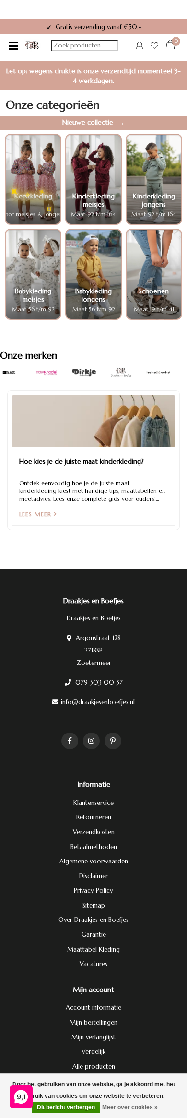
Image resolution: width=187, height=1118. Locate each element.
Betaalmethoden (93, 847)
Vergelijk (93, 1052)
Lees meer (36, 514)
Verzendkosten (94, 832)
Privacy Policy (93, 890)
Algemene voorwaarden (93, 861)
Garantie (94, 935)
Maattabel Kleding (93, 949)
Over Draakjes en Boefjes (93, 920)
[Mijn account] (139, 46)
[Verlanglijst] (154, 46)
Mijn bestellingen (93, 1022)
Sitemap (93, 905)
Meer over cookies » (130, 1107)
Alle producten (93, 1066)
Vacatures (93, 964)
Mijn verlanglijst (93, 1037)
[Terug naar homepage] (32, 45)
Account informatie (93, 1007)
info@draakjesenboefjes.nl (98, 702)
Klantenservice (93, 803)
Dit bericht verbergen (66, 1107)
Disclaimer (93, 876)
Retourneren (93, 817)
